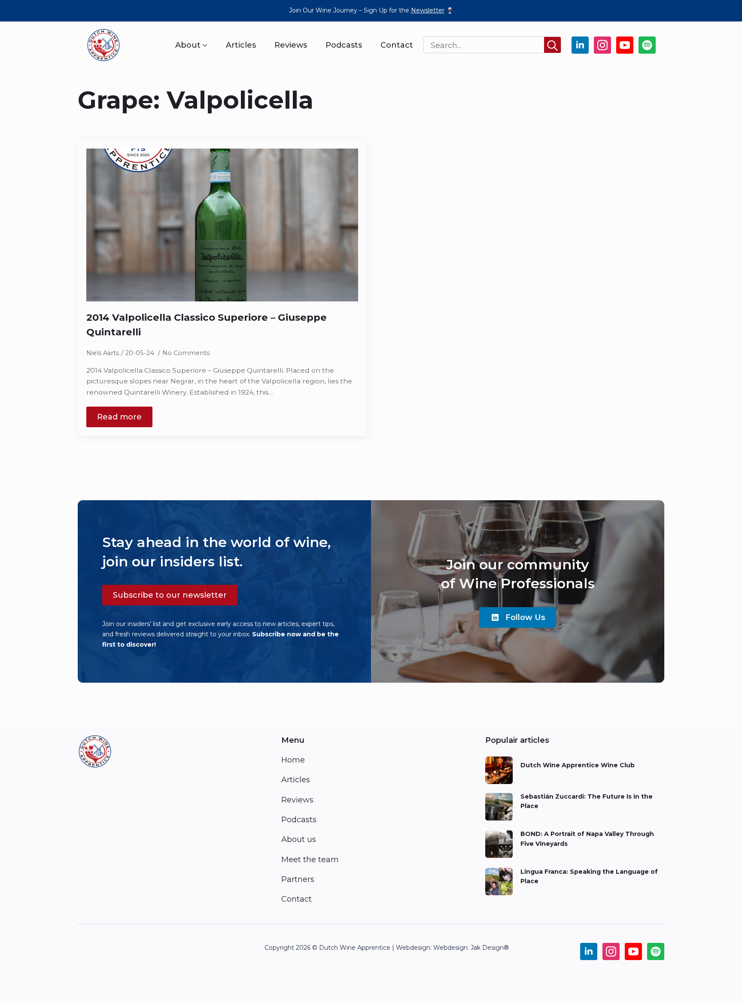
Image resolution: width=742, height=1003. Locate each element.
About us (298, 839)
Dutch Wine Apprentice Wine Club (577, 765)
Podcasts (343, 45)
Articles (241, 45)
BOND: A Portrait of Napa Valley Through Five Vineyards (587, 838)
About (188, 45)
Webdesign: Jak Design (468, 947)
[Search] (552, 45)
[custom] (647, 45)
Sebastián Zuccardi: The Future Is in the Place (586, 801)
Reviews (290, 45)
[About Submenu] (204, 45)
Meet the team (310, 859)
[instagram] (602, 45)
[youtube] (624, 45)
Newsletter (427, 10)
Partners (297, 879)
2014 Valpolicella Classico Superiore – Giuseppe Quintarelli (206, 324)
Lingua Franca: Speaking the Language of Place (589, 876)
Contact (396, 45)
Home (293, 760)
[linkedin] (580, 45)
